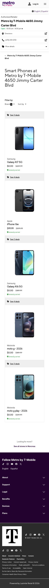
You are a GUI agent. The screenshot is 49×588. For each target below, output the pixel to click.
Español (44, 11)
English (37, 11)
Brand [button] (7, 104)
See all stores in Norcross (24, 446)
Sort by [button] (21, 104)
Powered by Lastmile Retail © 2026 (24, 583)
